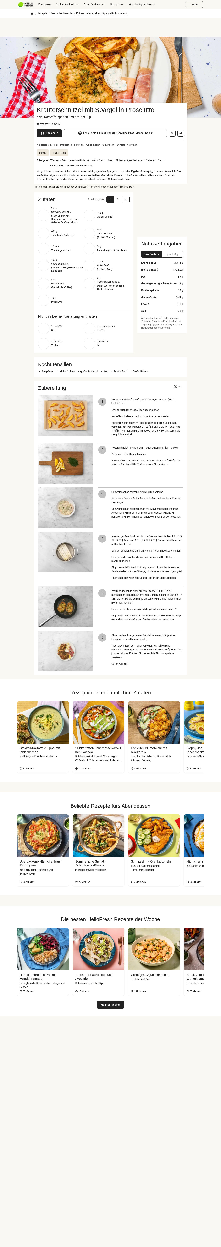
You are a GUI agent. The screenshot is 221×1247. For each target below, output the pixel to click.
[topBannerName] (110, 27)
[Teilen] (180, 133)
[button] (84, 199)
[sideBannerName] (162, 212)
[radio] (38, 123)
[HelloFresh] (25, 4)
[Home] (32, 13)
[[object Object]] (172, 133)
